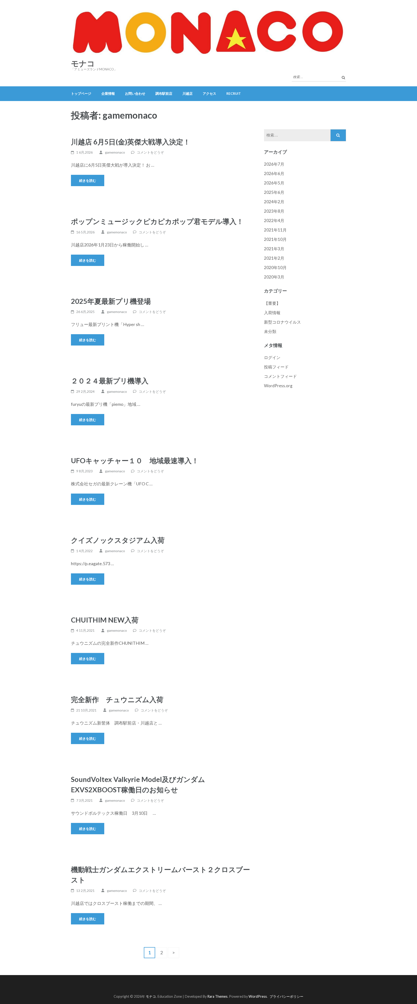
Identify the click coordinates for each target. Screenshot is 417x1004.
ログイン (272, 357)
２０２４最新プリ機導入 (109, 380)
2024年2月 (274, 201)
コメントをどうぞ (150, 152)
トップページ (81, 93)
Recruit (233, 93)
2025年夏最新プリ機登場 (111, 301)
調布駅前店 (163, 93)
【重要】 (272, 303)
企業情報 (108, 93)
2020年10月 (275, 267)
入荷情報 (272, 312)
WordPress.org (278, 385)
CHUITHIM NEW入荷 (105, 620)
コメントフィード (280, 376)
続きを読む (87, 180)
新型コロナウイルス (282, 322)
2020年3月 (274, 276)
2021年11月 (275, 229)
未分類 (270, 331)
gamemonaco (115, 152)
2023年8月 (274, 211)
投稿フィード (276, 366)
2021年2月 (274, 258)
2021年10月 (275, 239)
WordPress (258, 996)
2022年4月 (274, 220)
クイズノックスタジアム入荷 (118, 540)
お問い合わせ (135, 93)
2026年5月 (274, 182)
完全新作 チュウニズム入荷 (117, 699)
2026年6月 (274, 173)
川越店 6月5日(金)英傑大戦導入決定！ (130, 141)
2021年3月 (274, 248)
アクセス (209, 93)
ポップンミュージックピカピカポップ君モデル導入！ (157, 221)
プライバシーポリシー (286, 996)
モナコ (83, 63)
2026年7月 (274, 164)
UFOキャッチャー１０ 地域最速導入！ (135, 460)
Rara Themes (217, 996)
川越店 (187, 93)
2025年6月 (274, 192)
